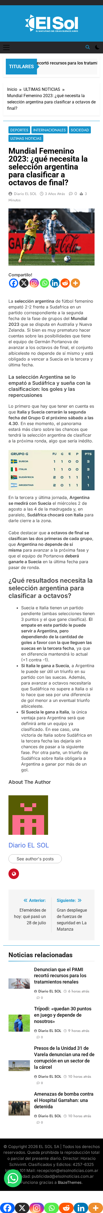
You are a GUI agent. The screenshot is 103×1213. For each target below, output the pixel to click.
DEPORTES (19, 130)
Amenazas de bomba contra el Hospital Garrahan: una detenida (63, 1100)
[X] (24, 283)
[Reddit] (65, 283)
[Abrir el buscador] (88, 47)
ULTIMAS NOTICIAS (25, 138)
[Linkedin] (54, 283)
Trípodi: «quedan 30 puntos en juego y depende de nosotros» (62, 1015)
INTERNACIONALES (49, 130)
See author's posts (35, 858)
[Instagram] (34, 283)
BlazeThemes (70, 1182)
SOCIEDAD (80, 130)
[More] (75, 283)
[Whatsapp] (44, 283)
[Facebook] (13, 283)
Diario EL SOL (25, 193)
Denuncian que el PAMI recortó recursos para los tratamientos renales (60, 976)
